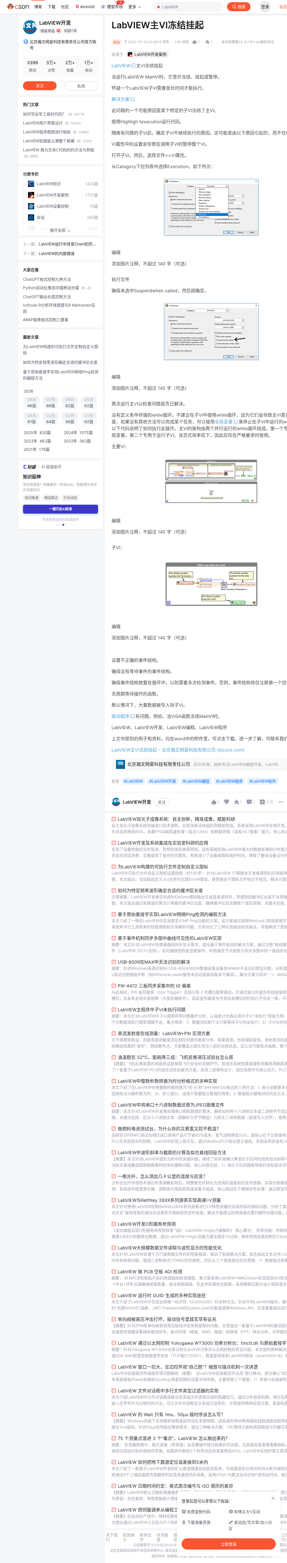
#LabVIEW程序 (229, 781)
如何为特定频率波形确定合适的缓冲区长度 (60, 362)
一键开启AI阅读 (60, 509)
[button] (58, 525)
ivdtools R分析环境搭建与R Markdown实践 (59, 308)
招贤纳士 (129, 1537)
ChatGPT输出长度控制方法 (47, 296)
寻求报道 (162, 1537)
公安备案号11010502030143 (156, 1545)
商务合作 (145, 1537)
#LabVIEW (133, 781)
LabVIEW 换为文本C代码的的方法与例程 (58, 152)
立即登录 (229, 1544)
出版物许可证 (177, 1556)
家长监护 (172, 1550)
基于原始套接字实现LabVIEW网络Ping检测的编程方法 (60, 374)
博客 (38, 6)
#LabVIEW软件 (262, 781)
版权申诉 (158, 1556)
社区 (65, 6)
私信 (81, 86)
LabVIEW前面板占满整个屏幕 (57, 140)
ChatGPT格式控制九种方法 (47, 279)
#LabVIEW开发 (162, 781)
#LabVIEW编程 (196, 781)
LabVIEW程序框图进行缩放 (56, 131)
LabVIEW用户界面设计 (52, 122)
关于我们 (112, 1537)
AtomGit (87, 6)
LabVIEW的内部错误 (57, 253)
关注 (162, 802)
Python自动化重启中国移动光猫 (57, 287)
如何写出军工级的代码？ (53, 114)
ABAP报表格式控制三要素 (45, 319)
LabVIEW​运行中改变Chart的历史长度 (67, 244)
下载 (51, 6)
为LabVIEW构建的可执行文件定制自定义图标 (60, 349)
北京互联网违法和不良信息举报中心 (137, 1550)
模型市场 (115, 6)
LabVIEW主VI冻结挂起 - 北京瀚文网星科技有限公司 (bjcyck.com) (178, 750)
